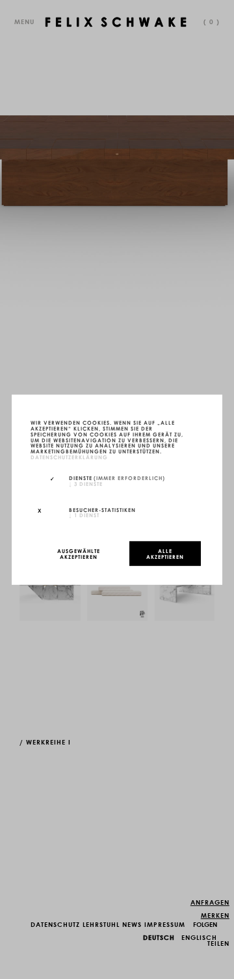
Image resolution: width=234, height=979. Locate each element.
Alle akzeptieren (165, 553)
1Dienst (84, 514)
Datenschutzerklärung (69, 457)
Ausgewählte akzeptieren (78, 553)
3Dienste (86, 483)
